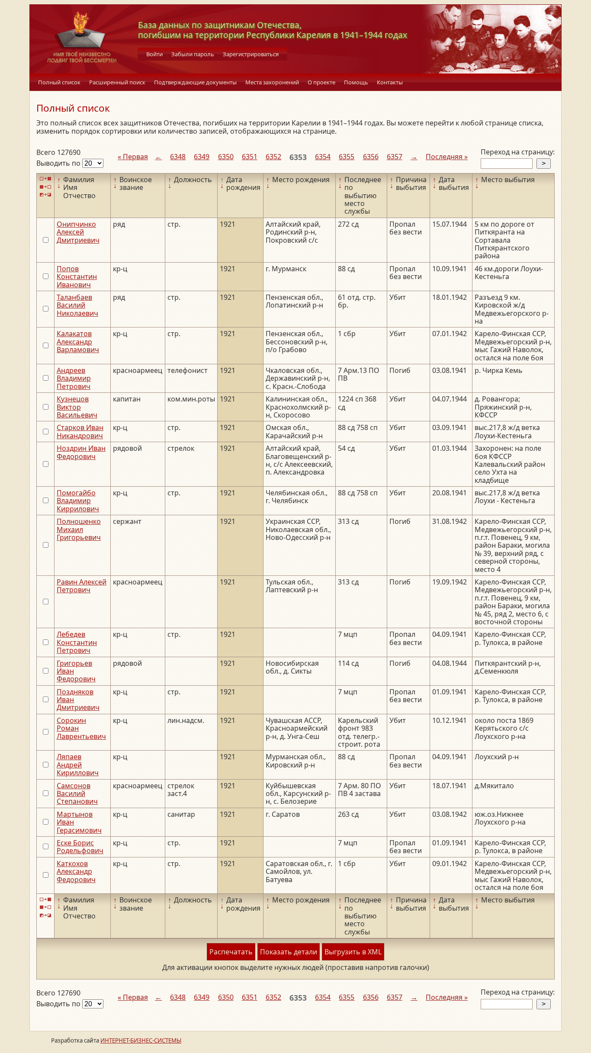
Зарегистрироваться (251, 54)
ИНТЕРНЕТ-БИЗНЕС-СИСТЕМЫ (140, 1040)
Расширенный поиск (117, 82)
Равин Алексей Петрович (81, 585)
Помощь (356, 82)
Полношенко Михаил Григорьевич (79, 529)
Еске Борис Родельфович (80, 846)
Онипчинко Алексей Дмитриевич (78, 232)
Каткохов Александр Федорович (76, 871)
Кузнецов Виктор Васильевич (77, 407)
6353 (298, 157)
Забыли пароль (192, 54)
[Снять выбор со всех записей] (45, 186)
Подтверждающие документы (195, 82)
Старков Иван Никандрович (80, 431)
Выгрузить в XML (353, 952)
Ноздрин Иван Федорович (81, 452)
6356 (371, 156)
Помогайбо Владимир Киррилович (78, 501)
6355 (346, 156)
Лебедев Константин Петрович (77, 642)
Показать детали (288, 952)
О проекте (321, 82)
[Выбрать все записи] (45, 179)
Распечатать (231, 952)
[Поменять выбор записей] (45, 195)
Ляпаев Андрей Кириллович (78, 764)
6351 (249, 156)
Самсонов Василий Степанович (77, 793)
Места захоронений (272, 82)
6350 (226, 156)
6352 (273, 156)
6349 (201, 156)
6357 (394, 156)
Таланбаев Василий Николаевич (77, 305)
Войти (154, 54)
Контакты (390, 82)
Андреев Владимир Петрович (74, 378)
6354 (323, 156)
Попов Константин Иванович (77, 276)
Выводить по (59, 163)
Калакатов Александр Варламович (78, 341)
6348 (178, 156)
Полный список (59, 82)
